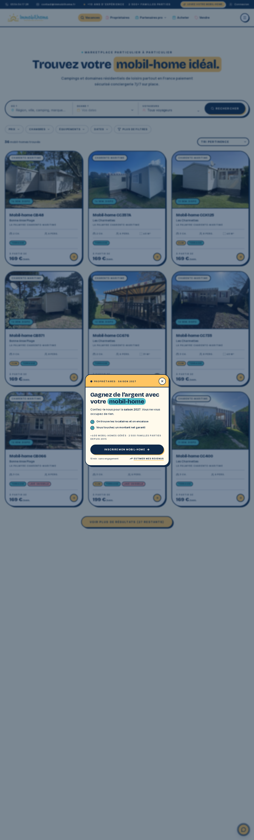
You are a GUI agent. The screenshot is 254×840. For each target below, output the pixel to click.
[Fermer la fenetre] (162, 381)
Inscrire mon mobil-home (124, 449)
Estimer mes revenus (149, 458)
